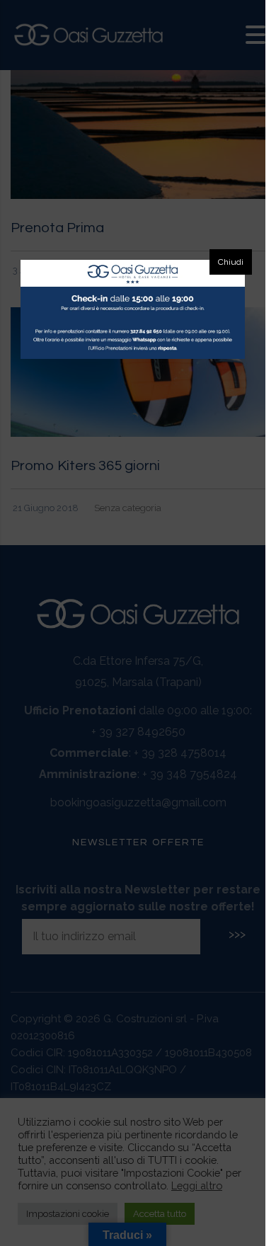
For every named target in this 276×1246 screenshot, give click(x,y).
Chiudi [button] (230, 262)
